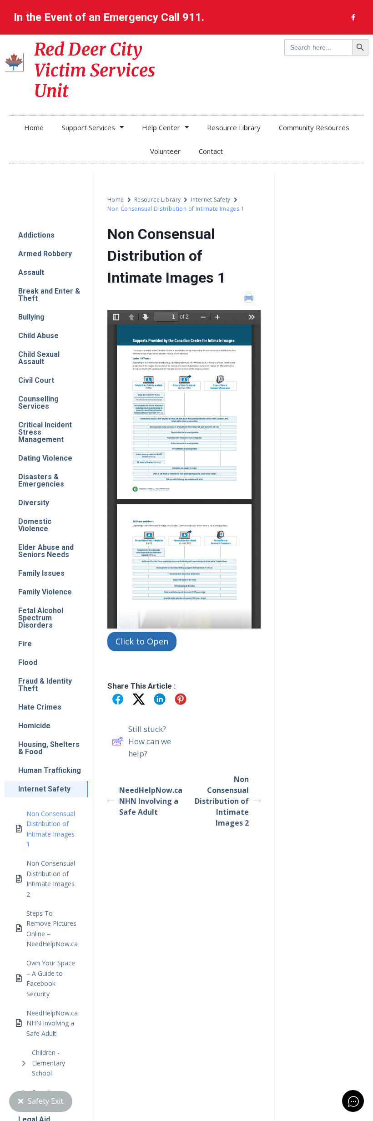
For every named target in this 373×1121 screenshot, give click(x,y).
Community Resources (314, 127)
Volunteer (165, 151)
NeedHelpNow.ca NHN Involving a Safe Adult (150, 801)
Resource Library (234, 127)
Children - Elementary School (48, 1062)
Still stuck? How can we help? (149, 741)
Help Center (161, 127)
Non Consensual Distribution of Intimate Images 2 (222, 801)
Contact (211, 151)
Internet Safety (210, 199)
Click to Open (142, 641)
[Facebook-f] (353, 17)
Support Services (88, 127)
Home (34, 127)
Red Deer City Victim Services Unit (94, 70)
